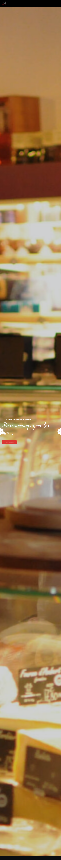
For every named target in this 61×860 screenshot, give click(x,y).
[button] (1, 431)
